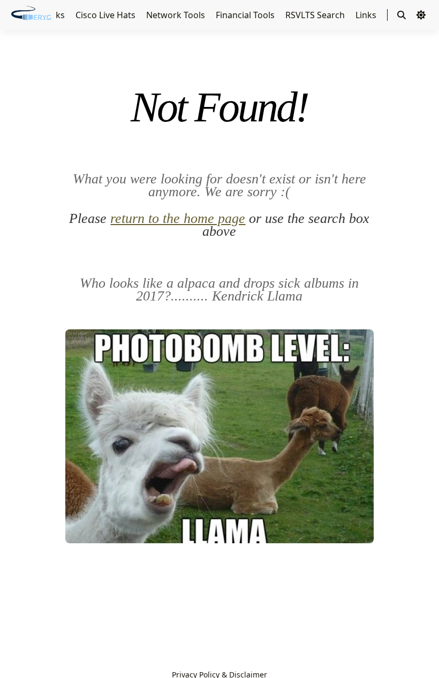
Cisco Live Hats (106, 15)
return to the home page (177, 218)
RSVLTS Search (316, 15)
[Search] (401, 15)
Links (367, 15)
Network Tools (176, 15)
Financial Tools (246, 15)
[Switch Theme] (420, 15)
